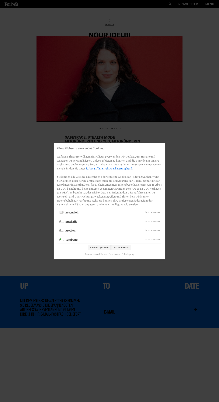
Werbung (71, 239)
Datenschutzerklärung (96, 254)
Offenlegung (128, 254)
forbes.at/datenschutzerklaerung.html (109, 168)
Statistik (71, 221)
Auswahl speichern (99, 247)
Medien (70, 230)
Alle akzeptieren (121, 247)
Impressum (114, 254)
